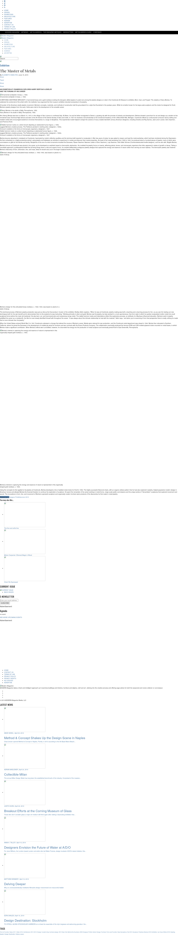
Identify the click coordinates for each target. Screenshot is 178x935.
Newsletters (68, 32)
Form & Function (4, 932)
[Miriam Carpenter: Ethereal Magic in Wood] (24, 541)
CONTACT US (8, 25)
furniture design (54, 932)
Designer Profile (14, 497)
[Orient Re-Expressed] (24, 568)
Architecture (26, 932)
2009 (81, 932)
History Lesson (20, 934)
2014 (21, 932)
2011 (14, 932)
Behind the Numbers (73, 932)
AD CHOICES (8, 680)
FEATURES (8, 18)
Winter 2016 (166, 932)
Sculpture (135, 932)
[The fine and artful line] (24, 514)
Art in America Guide (83, 32)
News (11, 932)
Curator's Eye (45, 932)
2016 (149, 932)
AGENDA (7, 21)
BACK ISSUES (8, 592)
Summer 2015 (24, 497)
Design (39, 932)
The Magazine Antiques (52, 32)
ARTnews (24, 32)
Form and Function (112, 932)
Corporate (97, 32)
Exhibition (154, 932)
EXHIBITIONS (8, 14)
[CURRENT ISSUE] (6, 590)
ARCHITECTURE (9, 16)
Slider (18, 932)
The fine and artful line (11, 528)
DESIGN (7, 12)
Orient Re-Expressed (11, 582)
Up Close (160, 932)
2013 (32, 932)
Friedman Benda (143, 932)
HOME (6, 10)
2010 (60, 932)
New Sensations (122, 932)
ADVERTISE (8, 23)
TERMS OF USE (9, 27)
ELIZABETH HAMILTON (10, 75)
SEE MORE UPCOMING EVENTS (11, 617)
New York (64, 932)
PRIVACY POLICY (10, 29)
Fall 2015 (129, 932)
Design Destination (10, 934)
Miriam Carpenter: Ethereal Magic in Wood (18, 555)
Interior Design (97, 932)
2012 (35, 932)
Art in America (35, 32)
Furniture (103, 932)
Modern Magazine (12, 32)
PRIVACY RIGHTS (10, 678)
